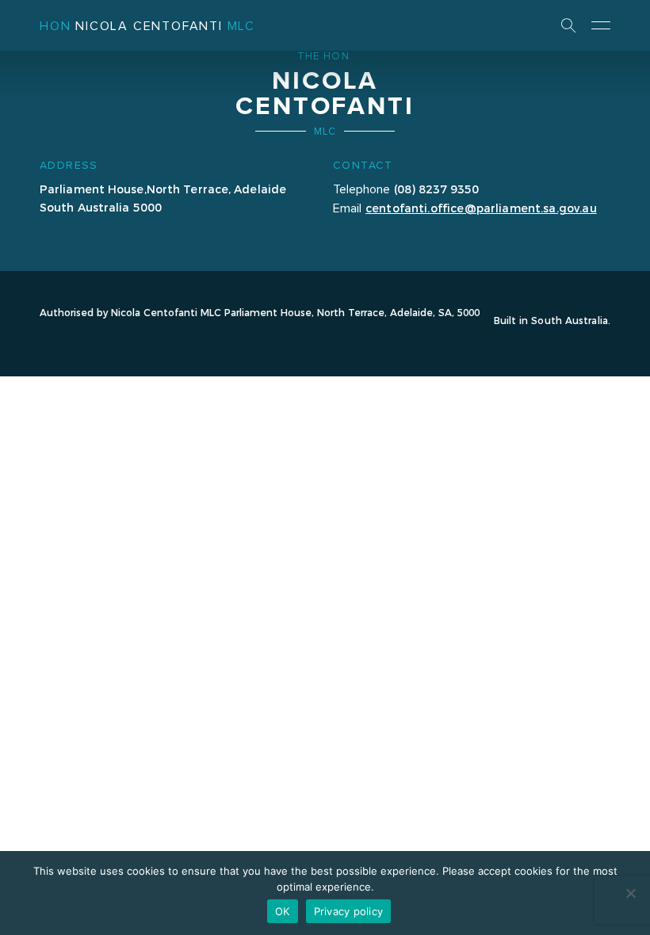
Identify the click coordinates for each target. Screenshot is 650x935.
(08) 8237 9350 (436, 189)
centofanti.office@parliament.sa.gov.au (481, 208)
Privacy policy (349, 911)
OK (282, 911)
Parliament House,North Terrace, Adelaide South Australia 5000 (163, 198)
